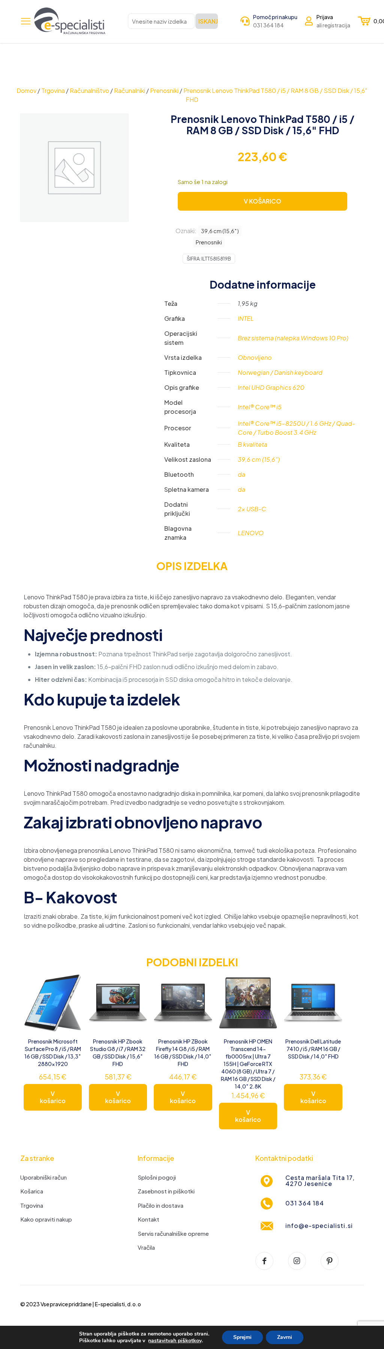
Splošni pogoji (157, 1177)
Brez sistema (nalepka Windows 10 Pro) (293, 338)
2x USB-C (252, 509)
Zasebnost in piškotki (166, 1191)
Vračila (146, 1247)
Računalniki (129, 90)
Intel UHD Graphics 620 (271, 387)
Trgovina (53, 90)
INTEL (246, 318)
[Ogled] (71, 1000)
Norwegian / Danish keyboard (280, 372)
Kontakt (148, 1219)
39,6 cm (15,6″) (220, 231)
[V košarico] (71, 984)
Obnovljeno (255, 357)
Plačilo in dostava (160, 1205)
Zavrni (284, 1337)
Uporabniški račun (43, 1177)
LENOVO (251, 533)
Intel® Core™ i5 (260, 407)
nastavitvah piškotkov (175, 1340)
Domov (26, 90)
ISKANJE (208, 21)
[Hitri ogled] (71, 1016)
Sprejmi (242, 1337)
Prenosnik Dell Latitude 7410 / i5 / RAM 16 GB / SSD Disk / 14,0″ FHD (313, 1049)
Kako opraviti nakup (46, 1219)
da (241, 474)
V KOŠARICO (262, 201)
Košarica (31, 1191)
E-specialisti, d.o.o (118, 1304)
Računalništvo (89, 90)
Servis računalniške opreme (173, 1233)
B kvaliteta (252, 444)
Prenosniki (164, 90)
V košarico (53, 1097)
